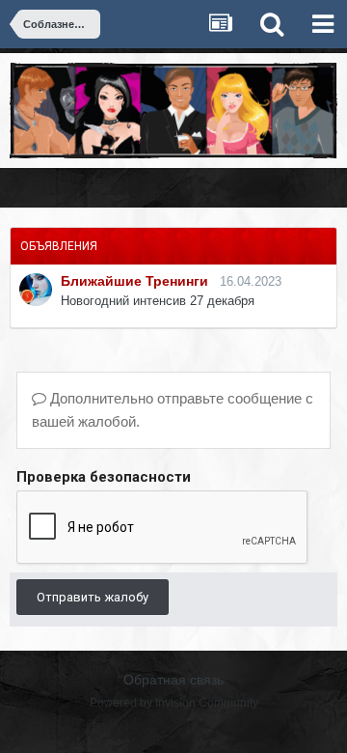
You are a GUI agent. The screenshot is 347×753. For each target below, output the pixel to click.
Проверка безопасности (103, 477)
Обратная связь (173, 679)
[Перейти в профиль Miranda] (35, 289)
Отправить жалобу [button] (92, 597)
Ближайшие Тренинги (134, 281)
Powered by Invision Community (174, 703)
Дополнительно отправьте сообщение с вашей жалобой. (172, 410)
